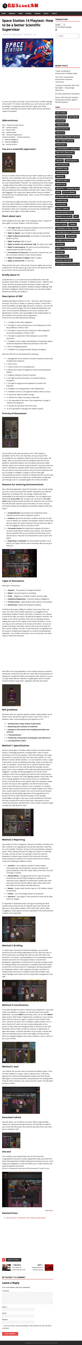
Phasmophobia (61, 200)
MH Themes (53, 1343)
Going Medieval (62, 173)
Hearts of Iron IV (62, 181)
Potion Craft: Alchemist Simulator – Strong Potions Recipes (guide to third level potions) (67, 99)
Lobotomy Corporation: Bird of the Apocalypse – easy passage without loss (67, 87)
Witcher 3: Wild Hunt (64, 260)
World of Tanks (62, 256)
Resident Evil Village (63, 216)
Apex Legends (61, 113)
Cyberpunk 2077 (61, 125)
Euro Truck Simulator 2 (65, 153)
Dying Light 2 (61, 145)
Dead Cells (60, 133)
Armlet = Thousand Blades (66, 248)
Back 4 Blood (61, 117)
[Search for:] (67, 36)
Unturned (60, 244)
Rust (76, 216)
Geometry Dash (61, 169)
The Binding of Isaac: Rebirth (66, 228)
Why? (51, 1210)
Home (4, 13)
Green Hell (60, 176)
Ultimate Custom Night (64, 240)
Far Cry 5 (59, 161)
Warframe (60, 252)
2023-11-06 (8, 34)
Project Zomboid (62, 208)
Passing (37, 13)
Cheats (54, 13)
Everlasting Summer (63, 157)
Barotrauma (73, 117)
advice (46, 13)
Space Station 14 (14, 1260)
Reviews (28, 13)
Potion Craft (61, 204)
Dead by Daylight (62, 129)
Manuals (12, 13)
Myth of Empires (69, 192)
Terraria (72, 224)
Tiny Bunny (71, 236)
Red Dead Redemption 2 (64, 212)
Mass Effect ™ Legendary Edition (68, 188)
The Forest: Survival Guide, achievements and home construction (64, 79)
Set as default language (63, 27)
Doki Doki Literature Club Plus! (67, 137)
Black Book (60, 121)
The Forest (60, 236)
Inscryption (60, 185)
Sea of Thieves (61, 224)
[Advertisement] (27, 84)
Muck (58, 192)
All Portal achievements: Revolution (67, 94)
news (20, 13)
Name (4, 1307)
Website (5, 1319)
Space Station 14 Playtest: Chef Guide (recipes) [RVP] (26, 1218)
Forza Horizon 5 (62, 165)
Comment (5, 1291)
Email (4, 1313)
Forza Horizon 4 (72, 161)
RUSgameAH (19, 34)
